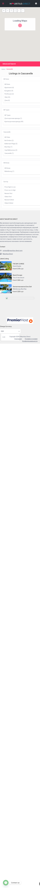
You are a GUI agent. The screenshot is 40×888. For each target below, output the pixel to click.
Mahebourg (16, 289)
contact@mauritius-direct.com (12, 250)
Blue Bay (23, 289)
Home (3, 69)
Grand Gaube (17, 266)
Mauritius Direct (8, 254)
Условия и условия (31, 339)
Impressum (18, 339)
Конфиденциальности (29, 341)
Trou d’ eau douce (18, 277)
